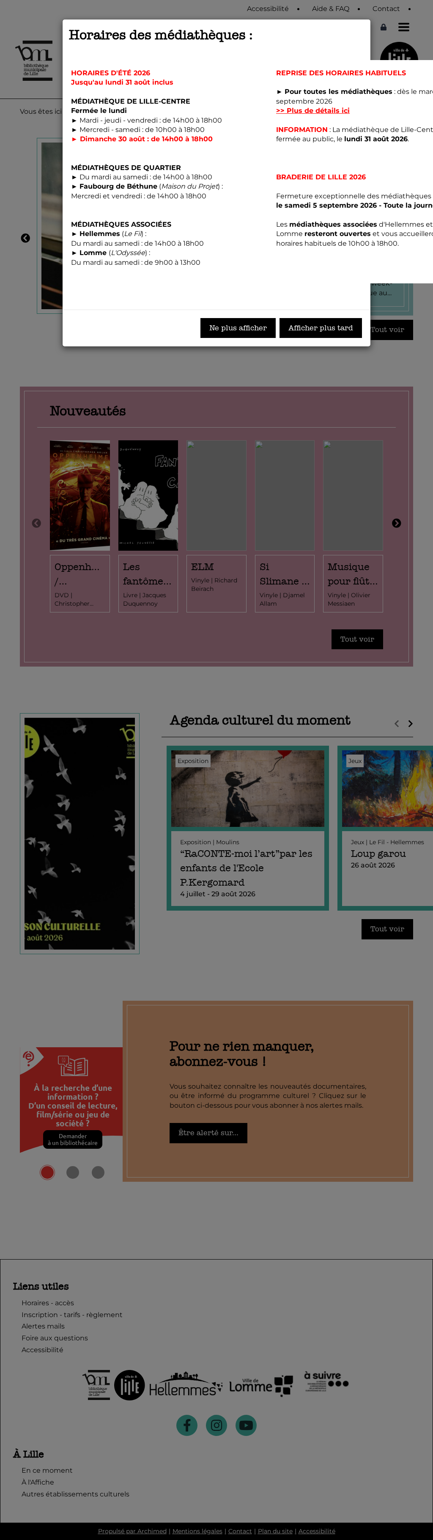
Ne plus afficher (238, 328)
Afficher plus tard (320, 328)
